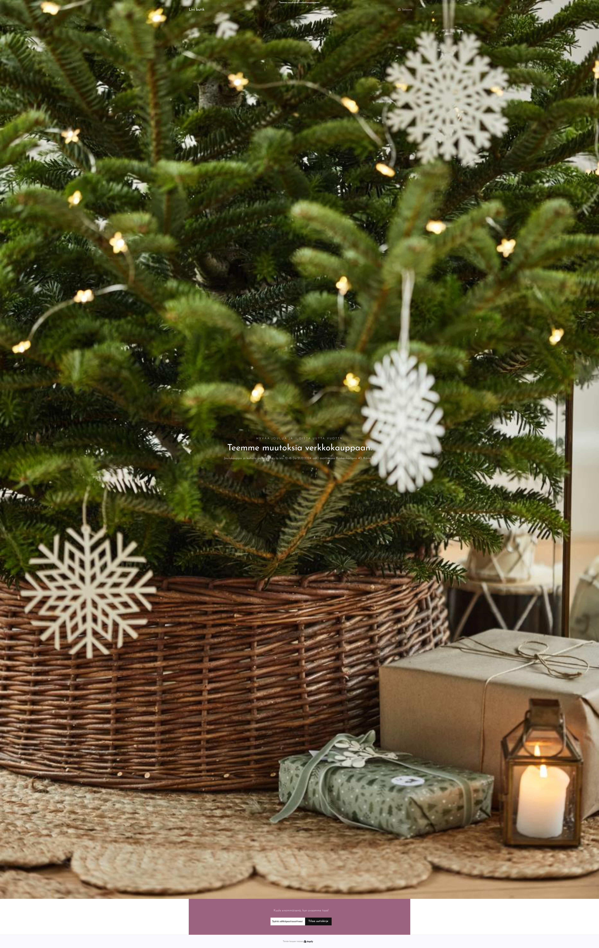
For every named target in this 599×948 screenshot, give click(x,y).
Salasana (407, 9)
